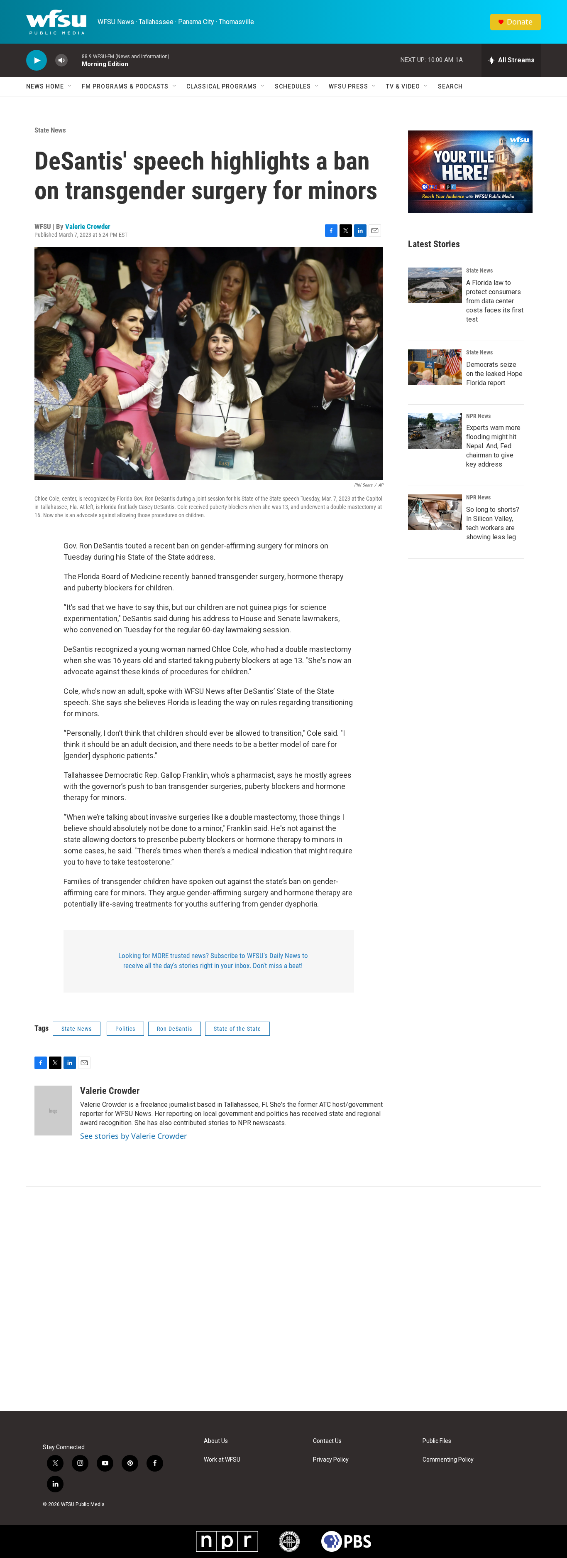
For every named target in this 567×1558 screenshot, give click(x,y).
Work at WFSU (222, 1460)
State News (50, 130)
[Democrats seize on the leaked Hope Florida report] (435, 367)
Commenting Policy (448, 1460)
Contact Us (327, 1441)
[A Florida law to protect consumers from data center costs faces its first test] (435, 285)
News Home (45, 86)
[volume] (61, 60)
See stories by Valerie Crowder (133, 1136)
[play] (36, 60)
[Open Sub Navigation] (70, 86)
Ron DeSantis (174, 1028)
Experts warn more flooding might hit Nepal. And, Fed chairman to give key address (493, 446)
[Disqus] (283, 1299)
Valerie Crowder (87, 226)
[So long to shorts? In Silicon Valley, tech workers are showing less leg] (435, 512)
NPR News (478, 416)
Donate (520, 21)
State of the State (237, 1028)
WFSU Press (348, 86)
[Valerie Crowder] (53, 1110)
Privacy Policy (331, 1460)
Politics (125, 1028)
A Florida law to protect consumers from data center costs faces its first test (494, 301)
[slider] (74, 60)
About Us (216, 1441)
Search (450, 86)
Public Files (437, 1441)
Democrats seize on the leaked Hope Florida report (494, 374)
